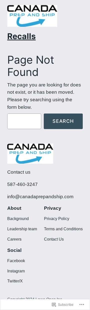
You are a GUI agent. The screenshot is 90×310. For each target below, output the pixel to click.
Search (63, 121)
